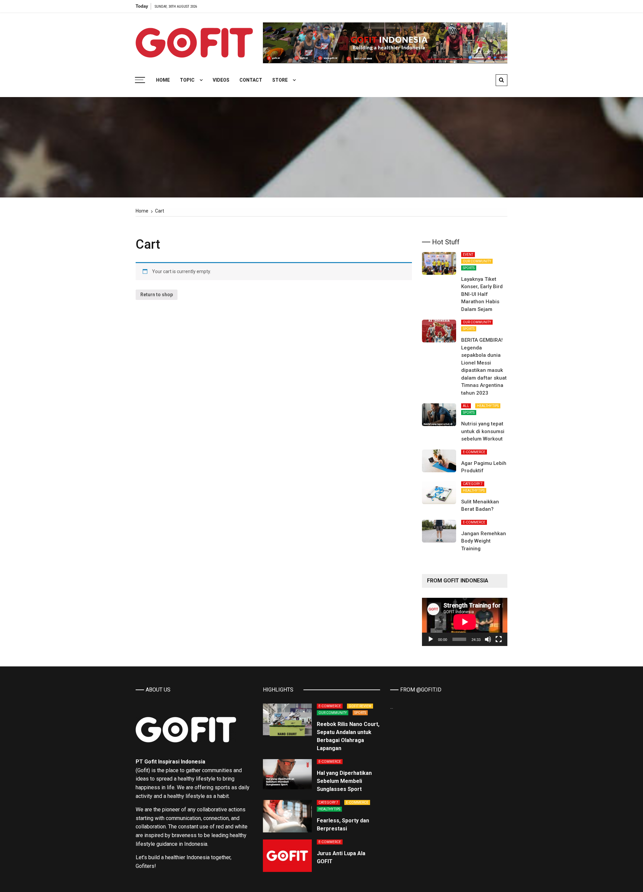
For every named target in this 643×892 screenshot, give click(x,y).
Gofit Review (360, 706)
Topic (187, 80)
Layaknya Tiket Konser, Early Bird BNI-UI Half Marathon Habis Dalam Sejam (482, 294)
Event (468, 254)
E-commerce (474, 452)
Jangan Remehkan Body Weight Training (483, 541)
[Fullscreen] (498, 639)
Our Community (477, 261)
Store (280, 80)
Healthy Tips (488, 406)
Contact (250, 80)
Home (163, 80)
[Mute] (488, 639)
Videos (221, 80)
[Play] (430, 639)
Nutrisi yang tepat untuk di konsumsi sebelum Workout (482, 431)
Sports (469, 268)
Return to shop (156, 294)
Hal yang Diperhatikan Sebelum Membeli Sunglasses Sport (344, 781)
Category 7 (473, 484)
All (466, 406)
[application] (464, 622)
